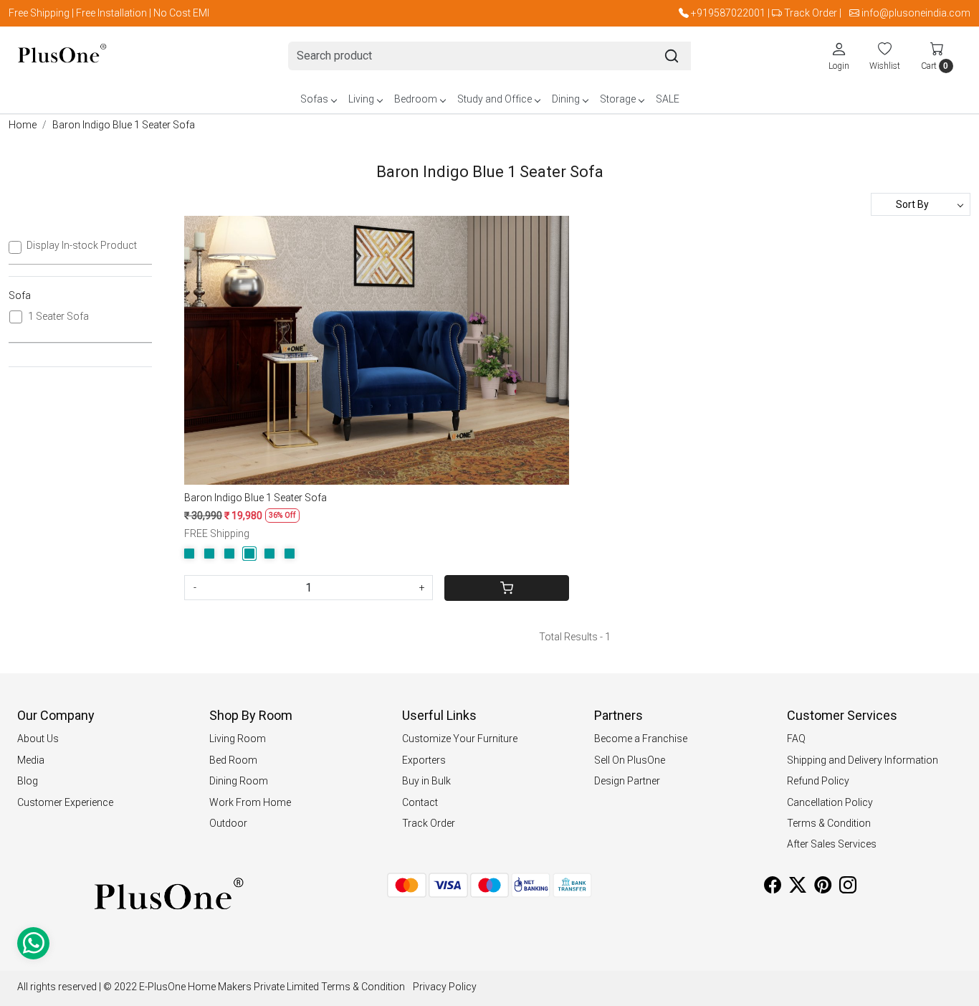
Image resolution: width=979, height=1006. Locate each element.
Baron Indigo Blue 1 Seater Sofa (255, 497)
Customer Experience (65, 802)
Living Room (237, 738)
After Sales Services (832, 844)
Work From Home (250, 802)
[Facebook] (772, 887)
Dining (566, 99)
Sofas (314, 99)
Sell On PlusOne (629, 760)
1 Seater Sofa (58, 316)
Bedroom (415, 99)
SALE (667, 99)
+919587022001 (728, 13)
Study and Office (494, 99)
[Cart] (506, 588)
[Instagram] (847, 887)
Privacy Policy (445, 986)
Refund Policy (818, 781)
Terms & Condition (829, 823)
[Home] (62, 56)
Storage (618, 99)
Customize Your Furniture (459, 738)
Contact (420, 802)
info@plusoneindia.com (915, 13)
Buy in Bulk (426, 781)
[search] (671, 56)
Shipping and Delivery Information (862, 760)
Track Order (810, 13)
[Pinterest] (822, 887)
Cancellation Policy (830, 802)
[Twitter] (797, 887)
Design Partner (627, 781)
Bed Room (233, 760)
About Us (38, 738)
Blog (27, 781)
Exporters (424, 760)
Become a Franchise (640, 738)
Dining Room (238, 781)
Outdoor (228, 823)
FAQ (796, 738)
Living (361, 99)
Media (30, 760)
